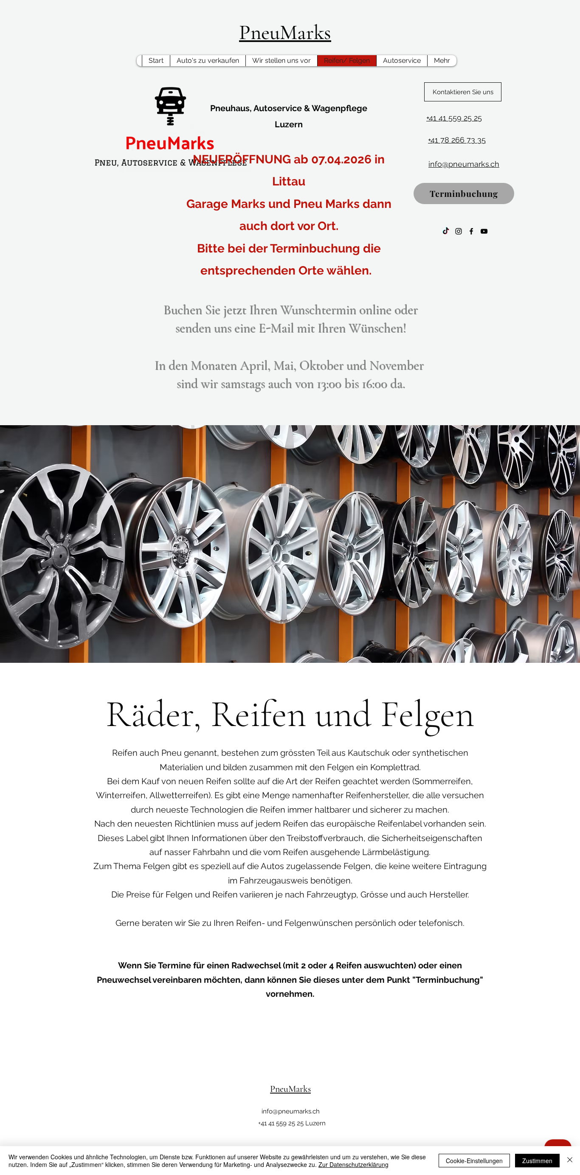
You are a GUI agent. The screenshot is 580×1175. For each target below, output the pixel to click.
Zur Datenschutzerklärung (353, 1164)
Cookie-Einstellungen (474, 1160)
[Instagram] (458, 231)
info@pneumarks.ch (291, 1111)
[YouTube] (484, 231)
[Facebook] (471, 231)
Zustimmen (537, 1160)
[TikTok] (446, 231)
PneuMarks (285, 32)
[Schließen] (570, 1160)
